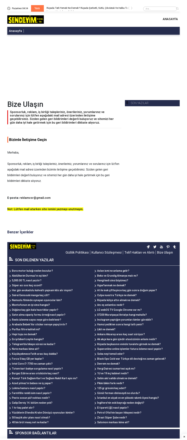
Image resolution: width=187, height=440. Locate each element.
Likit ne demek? (106, 329)
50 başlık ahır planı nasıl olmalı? (31, 417)
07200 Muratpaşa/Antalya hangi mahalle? (122, 314)
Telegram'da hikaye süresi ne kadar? (33, 344)
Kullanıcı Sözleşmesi (106, 252)
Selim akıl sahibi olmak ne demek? (117, 378)
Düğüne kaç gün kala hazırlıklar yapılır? (35, 309)
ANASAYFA (170, 19)
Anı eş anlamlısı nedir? (110, 304)
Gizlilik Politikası (77, 252)
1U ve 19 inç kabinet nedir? (113, 373)
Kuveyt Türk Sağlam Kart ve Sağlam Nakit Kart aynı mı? (44, 378)
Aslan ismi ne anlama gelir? (113, 270)
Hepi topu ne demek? (24, 334)
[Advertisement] (93, 63)
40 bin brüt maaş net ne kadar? (30, 422)
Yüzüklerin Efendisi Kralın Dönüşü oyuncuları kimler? (43, 412)
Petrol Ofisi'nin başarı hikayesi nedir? (119, 412)
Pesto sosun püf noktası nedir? (31, 397)
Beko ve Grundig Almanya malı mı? (117, 275)
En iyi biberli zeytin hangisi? (28, 339)
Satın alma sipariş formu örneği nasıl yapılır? (38, 314)
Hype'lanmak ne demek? (111, 285)
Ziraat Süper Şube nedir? (112, 417)
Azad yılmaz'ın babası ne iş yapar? (32, 383)
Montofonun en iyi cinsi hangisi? (31, 304)
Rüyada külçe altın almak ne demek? (118, 300)
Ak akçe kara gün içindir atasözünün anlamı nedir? (127, 339)
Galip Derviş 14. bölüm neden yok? (32, 402)
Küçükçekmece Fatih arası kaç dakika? (35, 353)
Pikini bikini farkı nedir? (110, 383)
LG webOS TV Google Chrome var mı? (119, 309)
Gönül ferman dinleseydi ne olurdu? (118, 393)
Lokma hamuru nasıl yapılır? (28, 388)
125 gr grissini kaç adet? (111, 388)
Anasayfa (15, 31)
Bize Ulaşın (165, 252)
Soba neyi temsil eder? (110, 353)
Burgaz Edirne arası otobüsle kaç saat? (35, 373)
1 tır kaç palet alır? (23, 407)
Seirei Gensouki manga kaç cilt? (30, 295)
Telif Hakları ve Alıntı (139, 252)
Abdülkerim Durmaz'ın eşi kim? (30, 275)
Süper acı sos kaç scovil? (27, 285)
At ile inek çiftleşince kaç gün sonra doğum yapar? (127, 290)
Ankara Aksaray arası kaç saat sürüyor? (121, 334)
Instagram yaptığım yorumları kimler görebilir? (125, 319)
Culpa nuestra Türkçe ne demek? (117, 295)
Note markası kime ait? (25, 348)
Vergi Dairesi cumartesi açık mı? (116, 368)
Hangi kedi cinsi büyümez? (112, 280)
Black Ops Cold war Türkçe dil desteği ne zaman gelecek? (131, 358)
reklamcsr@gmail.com (35, 198)
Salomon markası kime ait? (113, 422)
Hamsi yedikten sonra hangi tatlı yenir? (120, 324)
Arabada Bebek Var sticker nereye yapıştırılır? (39, 324)
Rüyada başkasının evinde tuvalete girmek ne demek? (129, 344)
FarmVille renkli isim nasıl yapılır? (31, 393)
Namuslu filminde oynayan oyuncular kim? (37, 300)
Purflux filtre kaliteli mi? (26, 329)
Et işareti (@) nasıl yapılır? (113, 407)
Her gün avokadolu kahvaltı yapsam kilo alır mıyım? (42, 290)
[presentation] (128, 8)
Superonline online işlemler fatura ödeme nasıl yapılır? (130, 348)
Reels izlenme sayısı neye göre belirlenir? (36, 319)
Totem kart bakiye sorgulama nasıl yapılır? (37, 368)
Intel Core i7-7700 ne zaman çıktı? (32, 363)
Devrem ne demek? (108, 363)
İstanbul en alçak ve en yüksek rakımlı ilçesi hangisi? (128, 397)
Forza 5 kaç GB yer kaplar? (28, 358)
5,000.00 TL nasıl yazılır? (26, 280)
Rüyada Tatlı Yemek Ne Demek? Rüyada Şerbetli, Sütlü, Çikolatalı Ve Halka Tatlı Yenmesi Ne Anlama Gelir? (88, 9)
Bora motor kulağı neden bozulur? (32, 270)
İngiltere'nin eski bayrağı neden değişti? (120, 402)
